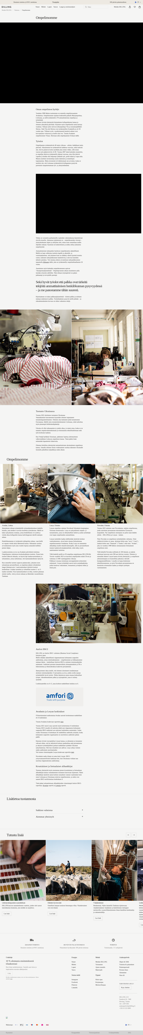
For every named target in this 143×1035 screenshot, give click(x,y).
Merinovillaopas (101, 985)
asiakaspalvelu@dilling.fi (127, 1006)
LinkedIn (74, 987)
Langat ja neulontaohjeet (67, 7)
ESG (129, 1033)
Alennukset (122, 972)
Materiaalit (99, 970)
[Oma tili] (129, 7)
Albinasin (46, 262)
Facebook (75, 982)
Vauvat (55, 7)
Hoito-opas (99, 979)
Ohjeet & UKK (124, 962)
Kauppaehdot (76, 1033)
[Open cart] (139, 7)
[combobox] (138, 2)
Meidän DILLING (120, 7)
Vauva (73, 970)
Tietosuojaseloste (94, 1033)
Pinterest (74, 985)
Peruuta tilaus (123, 970)
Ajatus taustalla (100, 967)
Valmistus (16, 10)
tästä (62, 722)
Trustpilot (55, 2)
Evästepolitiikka (114, 1033)
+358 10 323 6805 (125, 1008)
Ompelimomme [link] (26, 10)
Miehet (43, 7)
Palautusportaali (124, 967)
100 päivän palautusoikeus (118, 2)
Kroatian (45, 785)
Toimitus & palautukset (126, 964)
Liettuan (58, 785)
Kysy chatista (125, 987)
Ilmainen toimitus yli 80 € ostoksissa (25, 2)
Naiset (38, 7)
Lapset (49, 7)
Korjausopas (99, 982)
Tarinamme (99, 964)
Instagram (75, 979)
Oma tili (122, 975)
